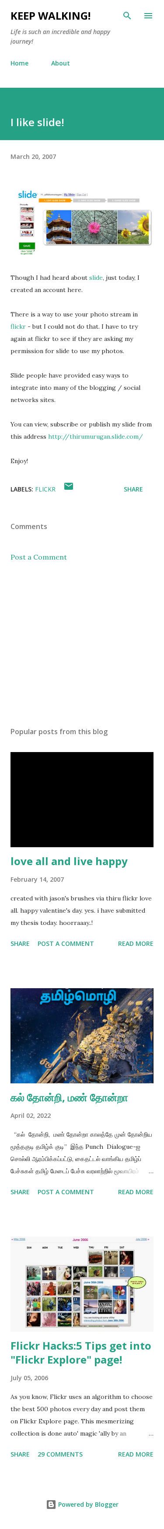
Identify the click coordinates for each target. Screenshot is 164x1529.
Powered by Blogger (87, 1504)
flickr (18, 326)
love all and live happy (69, 861)
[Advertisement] (82, 644)
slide (96, 278)
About (60, 63)
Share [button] (133, 489)
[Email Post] (68, 489)
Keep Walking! (50, 15)
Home (19, 63)
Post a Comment (38, 557)
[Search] (127, 15)
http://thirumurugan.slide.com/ (95, 436)
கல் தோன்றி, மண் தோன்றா (69, 1097)
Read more (136, 943)
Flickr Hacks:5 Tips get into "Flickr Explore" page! (80, 1352)
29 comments (60, 1454)
